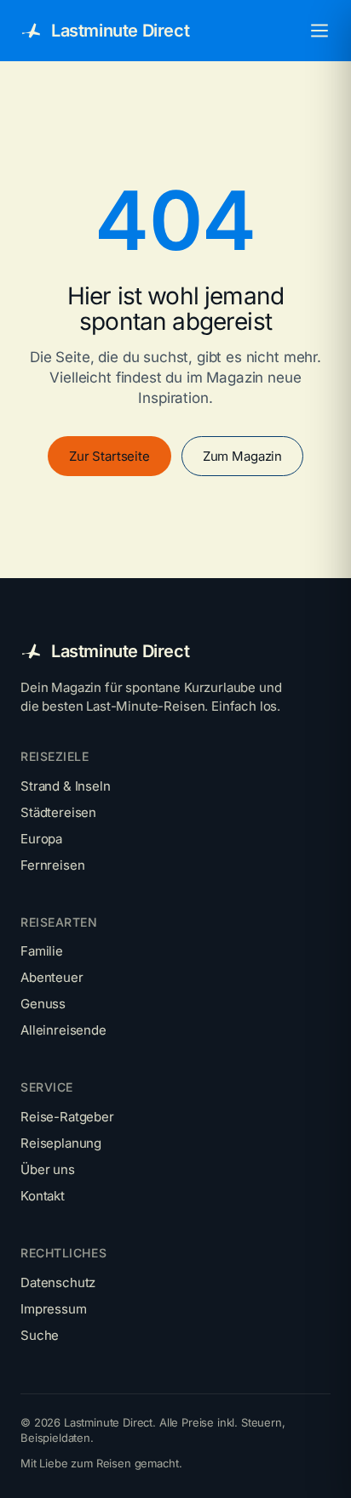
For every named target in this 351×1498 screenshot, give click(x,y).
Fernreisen (52, 865)
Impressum (53, 1309)
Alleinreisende (63, 1030)
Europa (41, 839)
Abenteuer (51, 977)
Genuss (43, 1004)
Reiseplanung (60, 1143)
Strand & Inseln (65, 786)
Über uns (47, 1169)
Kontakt (42, 1196)
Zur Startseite (109, 456)
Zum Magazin (242, 456)
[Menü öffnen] (319, 31)
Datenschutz (57, 1282)
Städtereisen (58, 812)
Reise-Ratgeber (67, 1117)
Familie (41, 951)
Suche (39, 1335)
